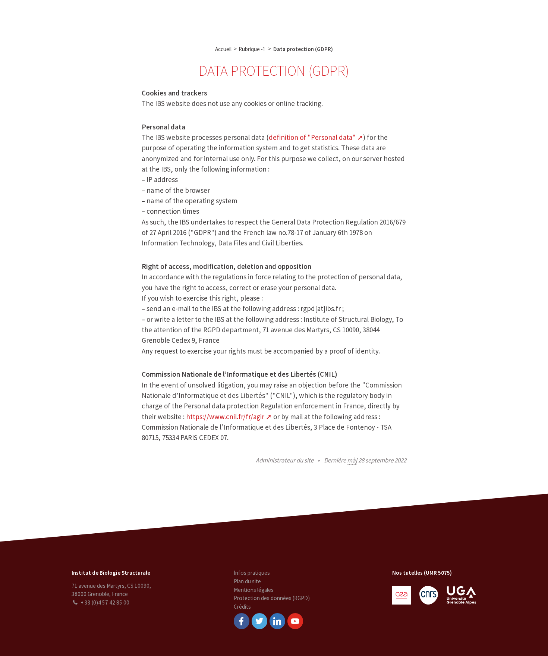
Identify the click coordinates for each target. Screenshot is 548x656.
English (503, 18)
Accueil (223, 49)
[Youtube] (295, 621)
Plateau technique (222, 18)
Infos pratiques (252, 572)
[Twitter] (259, 621)
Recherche (175, 18)
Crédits (242, 606)
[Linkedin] (277, 621)
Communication (276, 18)
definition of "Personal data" (312, 137)
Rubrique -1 (252, 49)
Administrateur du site (285, 460)
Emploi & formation (331, 18)
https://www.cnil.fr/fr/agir (225, 416)
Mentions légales (254, 589)
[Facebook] (241, 621)
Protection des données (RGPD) (272, 598)
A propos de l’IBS (131, 18)
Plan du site (247, 581)
